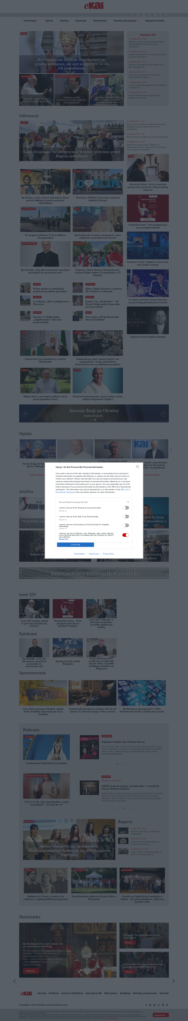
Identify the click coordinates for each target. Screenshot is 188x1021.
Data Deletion (79, 554)
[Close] (138, 467)
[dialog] (94, 510)
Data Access (94, 554)
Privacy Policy (108, 554)
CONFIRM (75, 545)
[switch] (125, 507)
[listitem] (94, 502)
